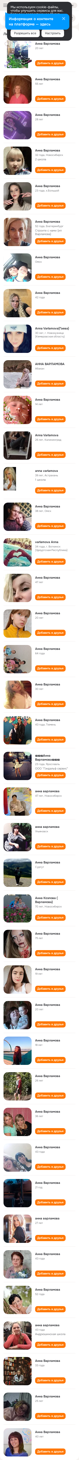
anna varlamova (46, 471)
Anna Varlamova (46, 435)
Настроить (53, 33)
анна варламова (47, 791)
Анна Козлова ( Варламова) (46, 900)
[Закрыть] (63, 19)
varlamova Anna (46, 542)
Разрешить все (25, 33)
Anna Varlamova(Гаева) (52, 328)
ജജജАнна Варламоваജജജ (47, 758)
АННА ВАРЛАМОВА (50, 364)
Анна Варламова (47, 44)
